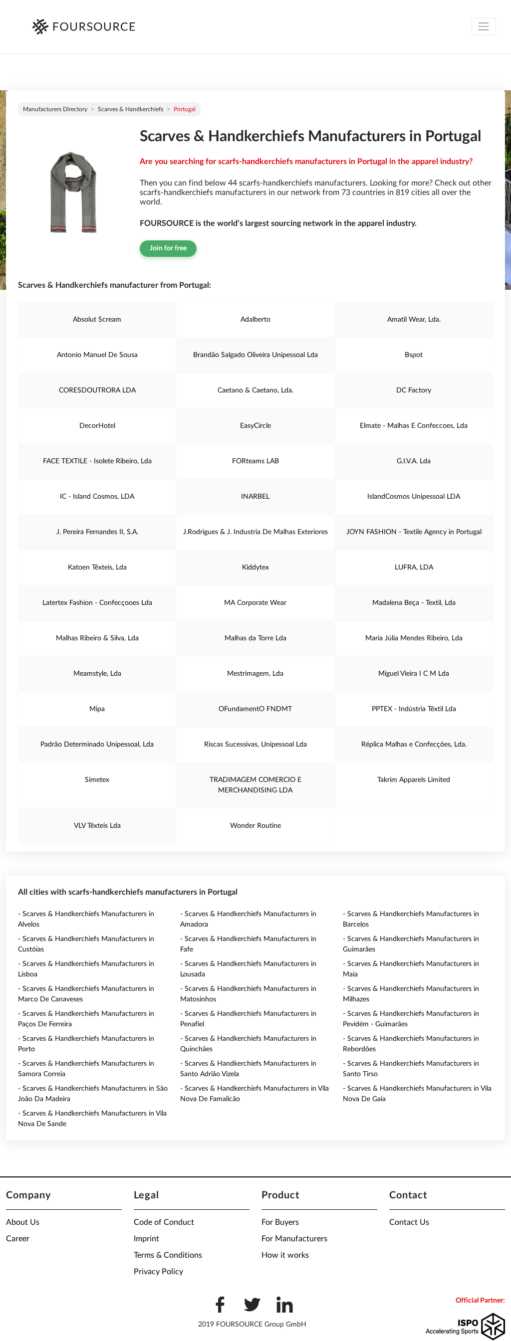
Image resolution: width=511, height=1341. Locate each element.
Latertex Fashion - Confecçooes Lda (97, 602)
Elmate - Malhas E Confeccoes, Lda (414, 425)
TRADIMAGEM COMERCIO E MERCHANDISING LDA (255, 785)
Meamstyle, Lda (97, 673)
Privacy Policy (158, 1272)
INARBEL (255, 496)
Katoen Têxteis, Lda (97, 567)
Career (17, 1239)
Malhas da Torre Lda (255, 638)
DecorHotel (97, 425)
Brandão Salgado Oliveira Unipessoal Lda (255, 355)
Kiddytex (255, 567)
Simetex (97, 779)
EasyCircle (255, 425)
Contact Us (409, 1222)
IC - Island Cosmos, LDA (97, 496)
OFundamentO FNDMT (255, 709)
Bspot (414, 355)
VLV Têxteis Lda (97, 825)
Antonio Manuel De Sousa (97, 355)
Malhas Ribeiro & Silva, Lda (97, 638)
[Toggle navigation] (484, 26)
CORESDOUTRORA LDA (97, 390)
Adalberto (255, 319)
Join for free (168, 248)
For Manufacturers (294, 1239)
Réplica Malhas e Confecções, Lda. (414, 744)
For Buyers (280, 1222)
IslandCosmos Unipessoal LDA (413, 496)
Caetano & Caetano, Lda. (255, 390)
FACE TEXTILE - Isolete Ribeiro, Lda (97, 461)
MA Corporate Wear (255, 602)
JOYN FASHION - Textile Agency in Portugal (414, 532)
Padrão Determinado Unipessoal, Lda (97, 744)
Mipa (97, 709)
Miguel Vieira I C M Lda (413, 673)
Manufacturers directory (55, 109)
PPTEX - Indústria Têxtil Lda (414, 709)
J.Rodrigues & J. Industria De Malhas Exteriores (255, 532)
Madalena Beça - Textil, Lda (414, 602)
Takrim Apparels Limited (413, 779)
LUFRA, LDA (414, 567)
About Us (22, 1222)
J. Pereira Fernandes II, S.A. (97, 532)
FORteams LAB (255, 461)
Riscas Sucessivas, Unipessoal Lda (255, 744)
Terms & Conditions (168, 1255)
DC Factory (413, 390)
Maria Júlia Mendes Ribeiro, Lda (414, 638)
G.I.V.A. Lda (414, 461)
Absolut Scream (97, 319)
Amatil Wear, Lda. (414, 319)
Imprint (146, 1239)
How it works (285, 1255)
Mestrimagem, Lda (255, 673)
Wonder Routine (255, 825)
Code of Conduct (164, 1222)
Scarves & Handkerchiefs (130, 109)
